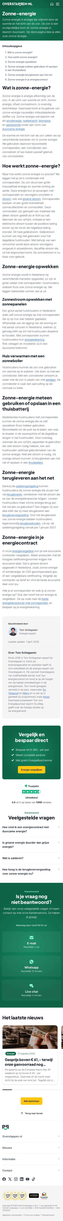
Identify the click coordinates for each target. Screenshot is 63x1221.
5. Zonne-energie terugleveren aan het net (28, 74)
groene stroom (32, 198)
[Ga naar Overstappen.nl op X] (10, 1179)
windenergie (14, 120)
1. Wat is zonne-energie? (18, 52)
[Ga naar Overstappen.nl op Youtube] (27, 1179)
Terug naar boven (34, 1113)
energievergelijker (23, 551)
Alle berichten (31, 1101)
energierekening (34, 339)
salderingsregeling (27, 486)
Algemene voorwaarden (12, 1215)
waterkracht (30, 120)
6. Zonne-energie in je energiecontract (26, 79)
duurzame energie (13, 129)
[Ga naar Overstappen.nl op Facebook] (4, 1179)
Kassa (46, 696)
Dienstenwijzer (48, 1215)
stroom (6, 198)
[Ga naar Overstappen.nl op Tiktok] (33, 1179)
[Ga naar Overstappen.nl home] (17, 4)
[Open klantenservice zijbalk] (52, 4)
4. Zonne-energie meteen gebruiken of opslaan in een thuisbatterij (31, 68)
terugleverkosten (30, 523)
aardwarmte (13, 124)
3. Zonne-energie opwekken (21, 61)
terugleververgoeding (15, 515)
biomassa (45, 120)
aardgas (51, 379)
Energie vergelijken (31, 769)
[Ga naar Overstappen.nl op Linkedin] (21, 1179)
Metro (26, 693)
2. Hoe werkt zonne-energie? (21, 57)
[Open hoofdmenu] (58, 4)
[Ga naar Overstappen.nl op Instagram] (16, 1179)
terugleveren (14, 494)
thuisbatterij (36, 462)
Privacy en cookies (32, 1215)
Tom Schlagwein (28, 629)
